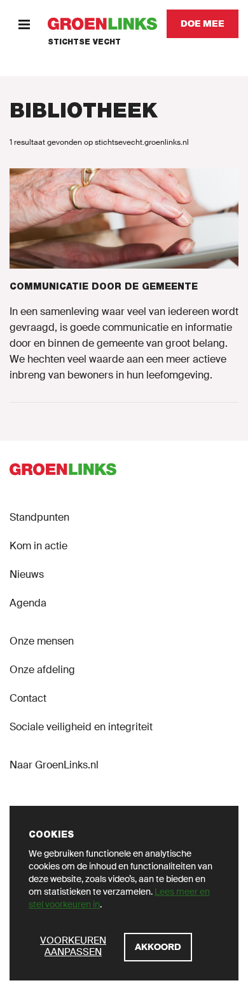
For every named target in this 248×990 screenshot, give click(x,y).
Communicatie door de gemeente (104, 286)
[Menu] (24, 24)
